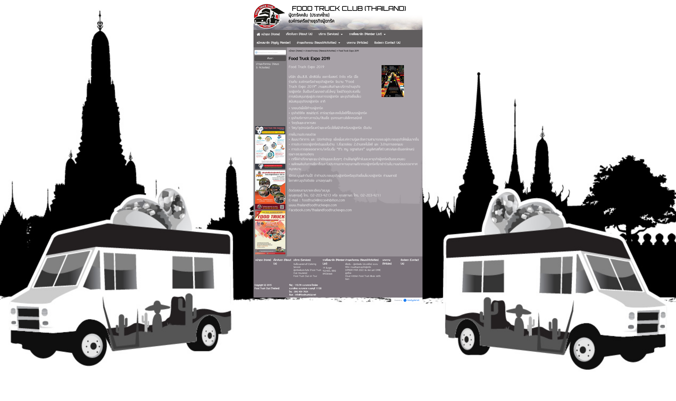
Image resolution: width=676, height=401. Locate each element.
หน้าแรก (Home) (296, 51)
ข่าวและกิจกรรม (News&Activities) (320, 51)
